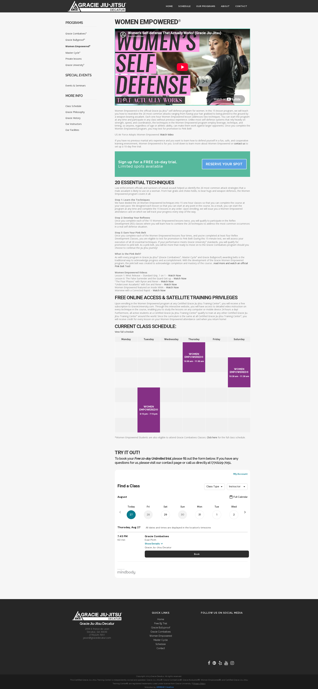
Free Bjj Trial (160, 623)
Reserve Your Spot (224, 164)
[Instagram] (233, 663)
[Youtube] (227, 663)
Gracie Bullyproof (75, 39)
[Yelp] (221, 663)
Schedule (161, 644)
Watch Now (174, 275)
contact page (172, 463)
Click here (212, 437)
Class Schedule (73, 106)
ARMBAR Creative (165, 687)
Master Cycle (72, 52)
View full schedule (124, 331)
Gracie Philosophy (75, 112)
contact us (239, 143)
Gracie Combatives (76, 33)
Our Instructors (73, 124)
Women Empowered (77, 46)
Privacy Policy (199, 683)
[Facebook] (210, 663)
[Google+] (215, 663)
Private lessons (73, 58)
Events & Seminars (75, 85)
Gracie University (74, 65)
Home (160, 619)
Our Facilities (72, 129)
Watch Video (167, 134)
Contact (161, 648)
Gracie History (72, 118)
